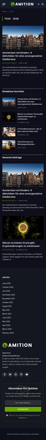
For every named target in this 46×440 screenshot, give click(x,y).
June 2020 (6, 318)
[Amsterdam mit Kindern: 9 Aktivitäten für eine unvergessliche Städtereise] (23, 37)
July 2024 (6, 291)
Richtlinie (22, 418)
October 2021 (7, 302)
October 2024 (7, 287)
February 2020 (8, 333)
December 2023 (8, 295)
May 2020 (6, 321)
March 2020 (7, 329)
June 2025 (6, 283)
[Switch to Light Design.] (38, 4)
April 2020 (6, 325)
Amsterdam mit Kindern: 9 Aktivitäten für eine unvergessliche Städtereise (22, 56)
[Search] (42, 4)
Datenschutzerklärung (10, 356)
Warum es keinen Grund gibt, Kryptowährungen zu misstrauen (30, 116)
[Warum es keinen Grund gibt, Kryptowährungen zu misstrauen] (8, 117)
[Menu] (3, 4)
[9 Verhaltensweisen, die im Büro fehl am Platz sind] (8, 131)
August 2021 (7, 306)
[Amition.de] (22, 4)
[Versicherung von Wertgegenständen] (8, 144)
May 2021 (6, 310)
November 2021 (8, 299)
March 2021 (6, 314)
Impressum (6, 353)
